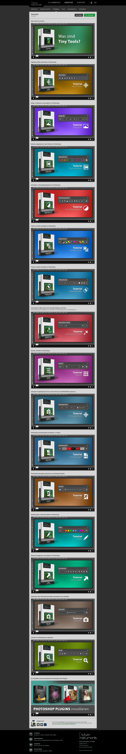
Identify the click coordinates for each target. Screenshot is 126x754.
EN (95, 2)
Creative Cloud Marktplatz (70, 723)
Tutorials (56, 9)
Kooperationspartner (47, 740)
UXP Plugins (62, 722)
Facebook (36, 750)
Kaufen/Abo (91, 15)
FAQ (51, 734)
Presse (40, 740)
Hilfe (63, 9)
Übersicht (34, 9)
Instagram (45, 750)
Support (81, 2)
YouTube (41, 750)
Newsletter (57, 740)
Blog (61, 740)
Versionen (82, 9)
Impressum (81, 750)
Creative (68, 2)
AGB (91, 750)
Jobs (53, 740)
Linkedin (50, 750)
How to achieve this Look (39, 745)
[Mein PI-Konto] (91, 2)
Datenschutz (87, 750)
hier (86, 723)
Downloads (47, 734)
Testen (80, 15)
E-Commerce (54, 2)
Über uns (36, 740)
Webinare (47, 745)
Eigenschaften (45, 9)
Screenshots (71, 9)
